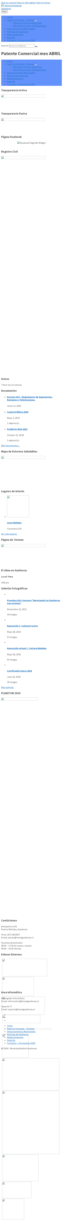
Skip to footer (43, 2)
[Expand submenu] (36, 20)
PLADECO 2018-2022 (17, 429)
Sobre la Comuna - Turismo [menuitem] (20, 20)
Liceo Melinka (14, 522)
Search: (4, 45)
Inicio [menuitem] (10, 17)
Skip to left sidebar (26, 2)
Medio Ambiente (15, 1037)
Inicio (10, 1025)
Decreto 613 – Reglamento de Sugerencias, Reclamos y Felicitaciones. (30, 398)
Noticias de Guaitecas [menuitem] (17, 31)
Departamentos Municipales (21, 1031)
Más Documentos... (10, 445)
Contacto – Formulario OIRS (21, 1043)
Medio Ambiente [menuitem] (15, 34)
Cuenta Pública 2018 (17, 411)
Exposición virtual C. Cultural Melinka (26, 648)
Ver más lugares (9, 533)
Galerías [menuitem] (11, 37)
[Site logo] (11, 8)
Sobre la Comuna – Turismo (20, 1028)
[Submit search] (36, 46)
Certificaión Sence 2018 (19, 670)
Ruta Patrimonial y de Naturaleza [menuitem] (29, 25)
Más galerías (7, 687)
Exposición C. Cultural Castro (22, 625)
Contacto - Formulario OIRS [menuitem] (21, 40)
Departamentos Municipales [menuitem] (21, 28)
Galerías (11, 1040)
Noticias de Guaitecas (17, 1034)
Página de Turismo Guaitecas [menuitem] (27, 22)
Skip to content (9, 2)
